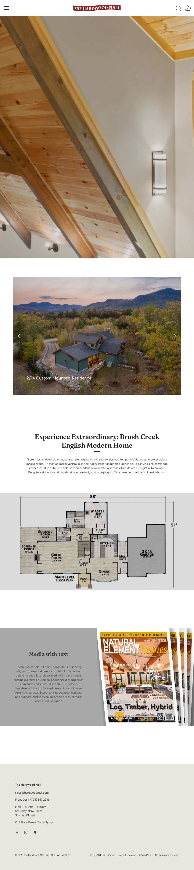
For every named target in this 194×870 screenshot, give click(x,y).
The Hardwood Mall (34, 855)
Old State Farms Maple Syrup (34, 822)
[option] (97, 336)
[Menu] (6, 8)
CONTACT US (97, 855)
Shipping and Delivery (167, 855)
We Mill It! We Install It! (58, 855)
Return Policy (145, 855)
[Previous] (19, 336)
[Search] (178, 8)
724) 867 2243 (40, 799)
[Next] (175, 336)
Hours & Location (126, 855)
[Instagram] (26, 832)
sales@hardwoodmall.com (32, 792)
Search (111, 855)
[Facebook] (17, 832)
